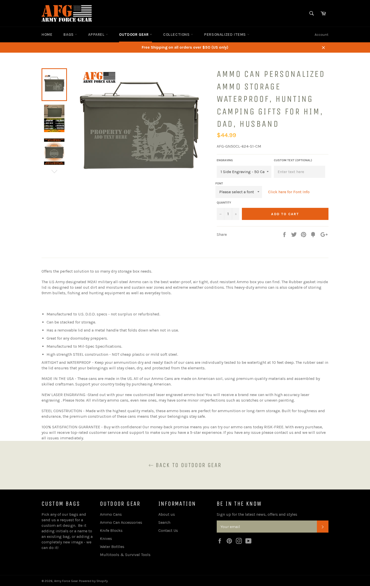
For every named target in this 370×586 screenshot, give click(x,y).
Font (219, 183)
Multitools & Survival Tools (125, 554)
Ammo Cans (111, 514)
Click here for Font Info (289, 191)
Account (321, 34)
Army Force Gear (66, 581)
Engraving (225, 160)
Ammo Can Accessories (121, 522)
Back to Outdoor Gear (187, 465)
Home (47, 34)
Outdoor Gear (134, 34)
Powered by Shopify (93, 581)
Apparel (97, 34)
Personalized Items (225, 34)
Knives (106, 538)
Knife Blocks (111, 530)
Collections (177, 34)
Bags (69, 34)
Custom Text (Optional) (293, 160)
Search (164, 522)
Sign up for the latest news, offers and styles (257, 514)
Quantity (224, 202)
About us (166, 514)
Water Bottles (112, 546)
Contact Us (168, 530)
